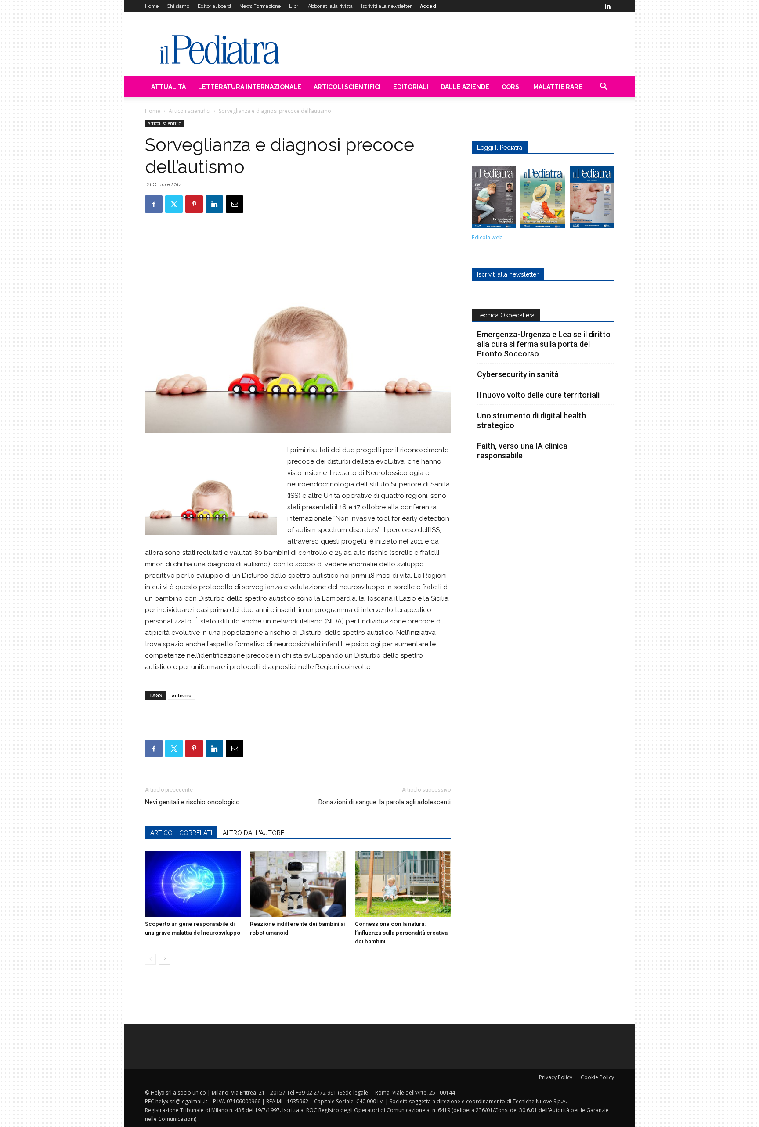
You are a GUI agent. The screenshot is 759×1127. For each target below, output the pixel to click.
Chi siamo (178, 6)
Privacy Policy (555, 1077)
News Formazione (260, 6)
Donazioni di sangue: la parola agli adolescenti (384, 802)
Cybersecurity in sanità (518, 374)
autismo (182, 695)
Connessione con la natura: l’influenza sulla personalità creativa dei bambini (401, 933)
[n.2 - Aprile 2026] (542, 199)
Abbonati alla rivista (330, 6)
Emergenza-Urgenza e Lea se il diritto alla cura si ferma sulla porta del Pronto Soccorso (544, 344)
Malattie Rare (557, 86)
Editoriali (410, 86)
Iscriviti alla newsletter (386, 6)
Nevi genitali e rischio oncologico (192, 802)
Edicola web (487, 237)
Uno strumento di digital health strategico (531, 420)
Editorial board (214, 6)
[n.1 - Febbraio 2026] (592, 199)
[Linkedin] (607, 6)
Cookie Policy (597, 1077)
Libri (294, 6)
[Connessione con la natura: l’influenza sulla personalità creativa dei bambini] (403, 884)
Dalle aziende (465, 86)
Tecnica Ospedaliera (506, 315)
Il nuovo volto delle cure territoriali (539, 395)
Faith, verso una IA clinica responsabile (522, 450)
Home (152, 6)
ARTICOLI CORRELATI (181, 832)
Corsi (511, 86)
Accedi (428, 6)
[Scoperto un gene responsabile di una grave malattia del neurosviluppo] (193, 884)
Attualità (168, 86)
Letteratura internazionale (249, 86)
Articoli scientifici (347, 86)
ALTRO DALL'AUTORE (253, 832)
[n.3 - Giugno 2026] (494, 199)
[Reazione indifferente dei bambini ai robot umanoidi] (298, 884)
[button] (603, 87)
